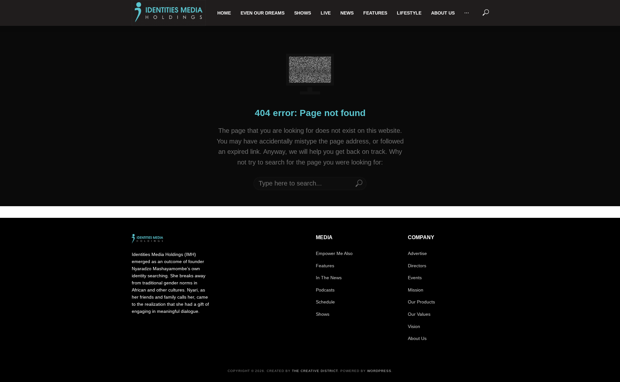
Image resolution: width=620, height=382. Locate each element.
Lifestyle (409, 13)
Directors (417, 265)
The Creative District (315, 371)
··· (466, 13)
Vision (414, 326)
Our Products (421, 301)
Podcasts (325, 289)
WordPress (379, 371)
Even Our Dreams (262, 13)
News (347, 13)
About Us (443, 13)
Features (375, 13)
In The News (329, 277)
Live (326, 13)
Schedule (325, 301)
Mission (415, 289)
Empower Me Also (334, 253)
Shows (302, 13)
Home (224, 13)
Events (415, 277)
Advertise (417, 253)
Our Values (419, 314)
